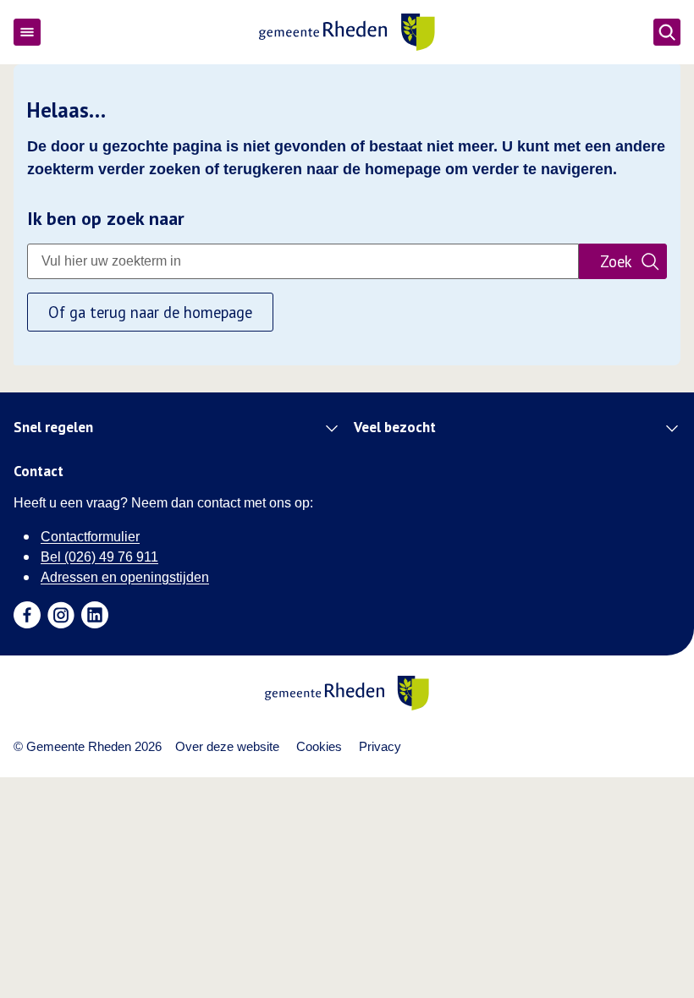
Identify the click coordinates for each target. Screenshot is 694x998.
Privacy (380, 746)
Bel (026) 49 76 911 (99, 557)
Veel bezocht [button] (395, 427)
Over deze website (227, 746)
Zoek (616, 261)
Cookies (319, 746)
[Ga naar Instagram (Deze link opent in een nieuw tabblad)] (60, 614)
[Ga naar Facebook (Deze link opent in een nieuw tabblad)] (27, 614)
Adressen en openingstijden (125, 577)
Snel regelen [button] (53, 427)
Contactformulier (90, 536)
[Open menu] (27, 32)
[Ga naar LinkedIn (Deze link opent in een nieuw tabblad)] (94, 614)
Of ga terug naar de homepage (150, 312)
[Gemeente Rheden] (346, 32)
